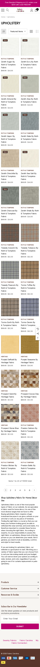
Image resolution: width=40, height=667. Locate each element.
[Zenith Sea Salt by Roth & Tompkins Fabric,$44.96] (30, 158)
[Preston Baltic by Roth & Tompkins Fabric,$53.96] (30, 450)
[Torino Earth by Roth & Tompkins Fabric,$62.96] (10, 307)
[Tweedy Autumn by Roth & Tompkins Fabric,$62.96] (10, 233)
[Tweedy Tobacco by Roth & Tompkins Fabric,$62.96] (30, 233)
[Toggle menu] (2, 10)
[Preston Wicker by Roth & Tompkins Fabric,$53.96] (10, 450)
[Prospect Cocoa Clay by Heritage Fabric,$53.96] (30, 379)
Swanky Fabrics (9, 640)
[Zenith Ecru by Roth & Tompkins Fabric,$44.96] (30, 47)
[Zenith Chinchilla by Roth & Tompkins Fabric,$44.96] (10, 158)
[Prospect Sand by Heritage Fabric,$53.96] (10, 379)
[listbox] (18, 31)
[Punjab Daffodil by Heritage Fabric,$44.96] (10, 344)
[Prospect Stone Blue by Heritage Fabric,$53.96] (10, 413)
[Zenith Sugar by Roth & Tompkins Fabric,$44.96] (10, 47)
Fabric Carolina (26, 640)
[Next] (34, 490)
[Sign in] (31, 10)
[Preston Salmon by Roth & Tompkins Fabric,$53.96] (30, 413)
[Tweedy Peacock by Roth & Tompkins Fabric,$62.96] (10, 270)
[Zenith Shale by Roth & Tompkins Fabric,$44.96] (30, 195)
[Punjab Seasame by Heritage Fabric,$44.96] (30, 344)
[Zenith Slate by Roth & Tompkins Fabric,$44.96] (30, 121)
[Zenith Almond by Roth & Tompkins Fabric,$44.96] (10, 84)
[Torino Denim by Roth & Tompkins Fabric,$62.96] (30, 307)
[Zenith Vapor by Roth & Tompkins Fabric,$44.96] (10, 121)
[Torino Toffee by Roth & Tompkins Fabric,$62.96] (30, 270)
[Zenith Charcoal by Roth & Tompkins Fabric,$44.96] (10, 195)
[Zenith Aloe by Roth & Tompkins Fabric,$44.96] (30, 84)
